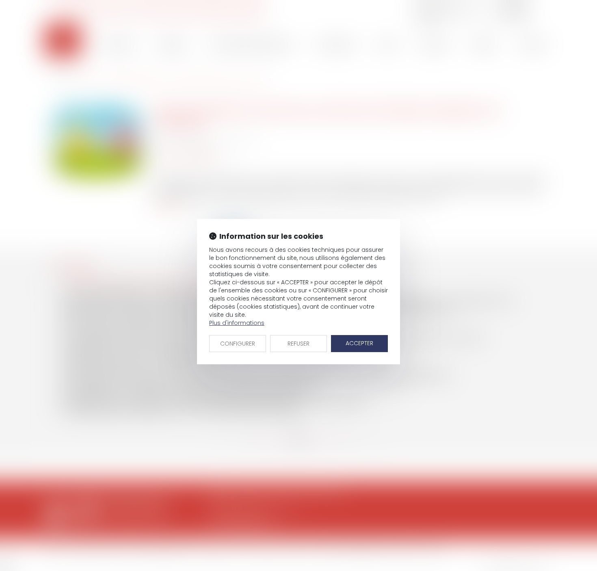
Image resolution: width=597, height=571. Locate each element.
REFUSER (298, 344)
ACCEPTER (359, 343)
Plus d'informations (236, 323)
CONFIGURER (237, 344)
